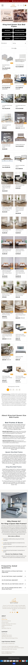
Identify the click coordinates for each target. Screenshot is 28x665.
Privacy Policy (5, 622)
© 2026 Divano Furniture (13, 658)
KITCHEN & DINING (19, 30)
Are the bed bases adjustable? (10, 580)
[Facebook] (10, 612)
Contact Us (4, 633)
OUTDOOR (7, 38)
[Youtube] (17, 612)
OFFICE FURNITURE (20, 34)
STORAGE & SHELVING (19, 38)
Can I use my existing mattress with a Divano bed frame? (12, 588)
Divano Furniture (6, 394)
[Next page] (19, 389)
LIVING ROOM (7, 34)
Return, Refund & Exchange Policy (10, 638)
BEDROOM (7, 30)
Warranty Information (7, 636)
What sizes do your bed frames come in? (13, 583)
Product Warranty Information (9, 623)
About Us (4, 618)
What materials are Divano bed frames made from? (12, 572)
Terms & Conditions (6, 621)
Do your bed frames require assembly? (12, 576)
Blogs (3, 626)
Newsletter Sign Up (6, 628)
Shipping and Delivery (7, 625)
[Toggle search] (18, 5)
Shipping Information (7, 635)
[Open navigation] (2, 5)
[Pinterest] (14, 612)
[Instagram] (12, 612)
